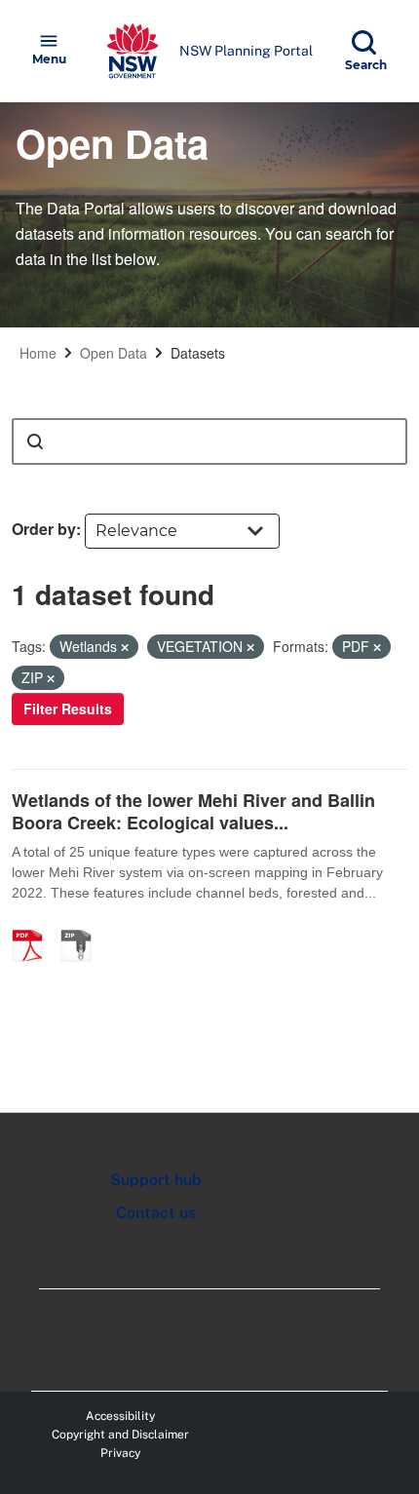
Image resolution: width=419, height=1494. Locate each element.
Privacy (120, 1453)
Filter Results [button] (67, 708)
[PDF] (34, 925)
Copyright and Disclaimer (120, 1434)
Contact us (156, 1213)
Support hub (156, 1179)
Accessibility (120, 1416)
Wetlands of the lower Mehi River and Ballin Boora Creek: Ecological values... (193, 811)
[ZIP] (82, 925)
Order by (44, 528)
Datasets (198, 353)
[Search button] (35, 441)
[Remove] (125, 647)
